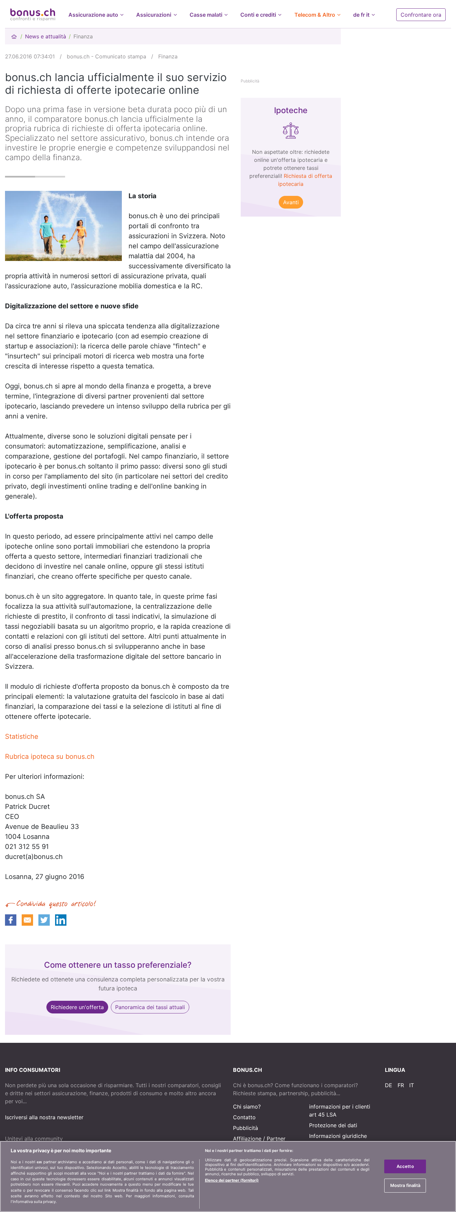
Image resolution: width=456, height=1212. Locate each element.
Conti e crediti (258, 14)
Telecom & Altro (314, 14)
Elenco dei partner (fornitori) (232, 1180)
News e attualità (45, 36)
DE (388, 1085)
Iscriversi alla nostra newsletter (44, 1117)
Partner (276, 1138)
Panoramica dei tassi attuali (150, 1007)
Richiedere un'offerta (77, 1007)
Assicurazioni (153, 14)
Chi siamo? (247, 1106)
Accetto (405, 1166)
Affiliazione (247, 1138)
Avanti (291, 202)
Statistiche (21, 736)
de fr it (361, 14)
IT (411, 1085)
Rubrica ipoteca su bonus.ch (49, 756)
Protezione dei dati (333, 1125)
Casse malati (206, 14)
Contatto (244, 1117)
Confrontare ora (421, 14)
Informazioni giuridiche (338, 1136)
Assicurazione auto (93, 14)
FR (401, 1085)
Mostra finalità (405, 1185)
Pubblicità (245, 1128)
